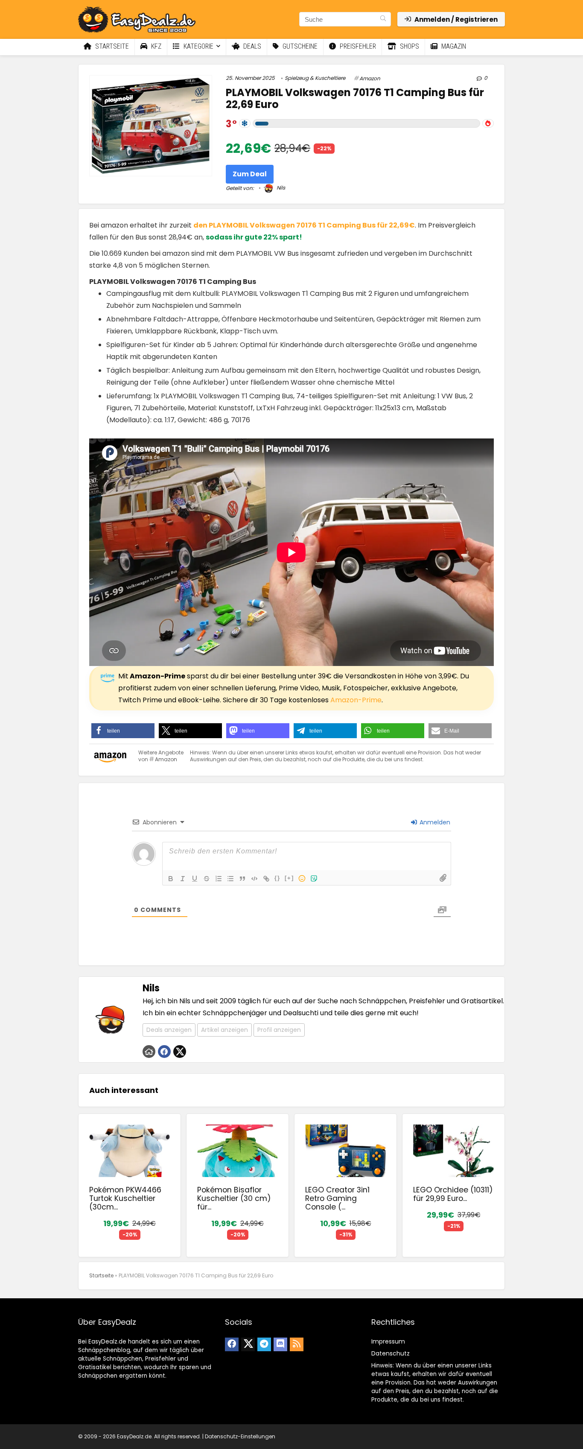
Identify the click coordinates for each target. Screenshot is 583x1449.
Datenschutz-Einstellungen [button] (240, 1436)
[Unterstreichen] (195, 878)
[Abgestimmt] (245, 123)
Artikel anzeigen (224, 1029)
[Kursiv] (183, 878)
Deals (251, 46)
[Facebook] (232, 1344)
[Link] (266, 878)
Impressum (388, 1341)
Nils (280, 187)
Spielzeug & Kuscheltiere (315, 78)
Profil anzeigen (279, 1029)
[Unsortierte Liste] (230, 878)
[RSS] (296, 1344)
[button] (122, 730)
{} (277, 878)
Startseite (111, 46)
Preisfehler (357, 46)
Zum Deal (250, 174)
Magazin (453, 46)
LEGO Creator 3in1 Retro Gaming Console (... (337, 1198)
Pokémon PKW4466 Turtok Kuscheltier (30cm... (125, 1198)
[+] (289, 878)
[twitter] (248, 1344)
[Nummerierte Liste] (218, 878)
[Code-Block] (254, 878)
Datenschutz (390, 1353)
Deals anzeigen (169, 1029)
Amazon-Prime (356, 700)
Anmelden (434, 822)
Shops (408, 46)
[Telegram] (264, 1344)
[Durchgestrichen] (207, 878)
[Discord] (280, 1344)
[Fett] (171, 878)
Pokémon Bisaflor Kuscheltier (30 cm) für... (234, 1198)
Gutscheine (299, 46)
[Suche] (383, 19)
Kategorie (197, 46)
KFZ (155, 46)
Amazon (369, 78)
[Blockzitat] (242, 878)
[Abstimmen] (488, 123)
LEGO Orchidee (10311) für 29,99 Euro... (453, 1194)
